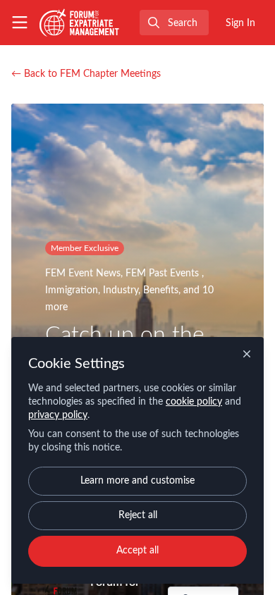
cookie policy (194, 402)
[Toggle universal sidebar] (19, 22)
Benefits (160, 290)
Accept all (137, 551)
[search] (174, 22)
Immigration (71, 290)
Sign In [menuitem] (240, 23)
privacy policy (57, 415)
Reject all (137, 515)
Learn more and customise (137, 481)
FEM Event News (83, 273)
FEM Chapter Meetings (86, 74)
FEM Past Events (164, 273)
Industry (120, 290)
